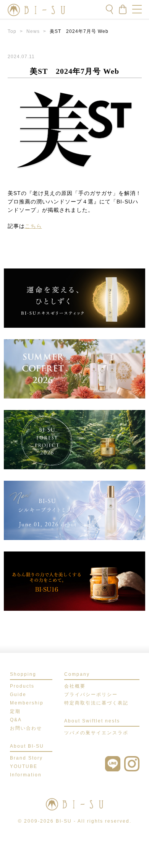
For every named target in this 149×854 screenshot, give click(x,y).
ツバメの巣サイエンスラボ (96, 732)
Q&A (16, 719)
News (33, 31)
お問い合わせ (26, 728)
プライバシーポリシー (91, 694)
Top (12, 31)
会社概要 (75, 686)
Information (26, 775)
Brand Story (26, 758)
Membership (27, 703)
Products (22, 686)
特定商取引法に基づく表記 (96, 703)
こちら (33, 226)
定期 (15, 711)
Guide (18, 694)
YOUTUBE (23, 766)
